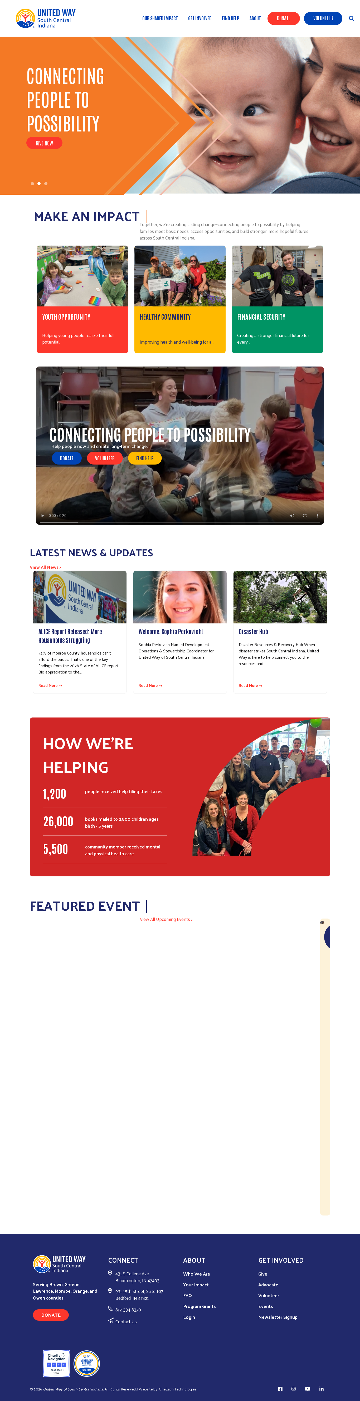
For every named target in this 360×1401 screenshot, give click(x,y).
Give (262, 1274)
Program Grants (199, 1306)
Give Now (44, 142)
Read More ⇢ (50, 685)
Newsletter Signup (278, 1317)
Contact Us (126, 1321)
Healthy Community (165, 316)
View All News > (45, 567)
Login (189, 1317)
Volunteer (323, 17)
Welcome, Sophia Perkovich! (171, 631)
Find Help (230, 18)
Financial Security (261, 316)
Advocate (268, 1284)
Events (265, 1306)
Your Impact (196, 1284)
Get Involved (200, 18)
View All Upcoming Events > (166, 919)
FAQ (187, 1295)
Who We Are (196, 1274)
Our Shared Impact (160, 18)
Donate (283, 17)
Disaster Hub (253, 631)
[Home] (47, 18)
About (255, 18)
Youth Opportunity (66, 316)
